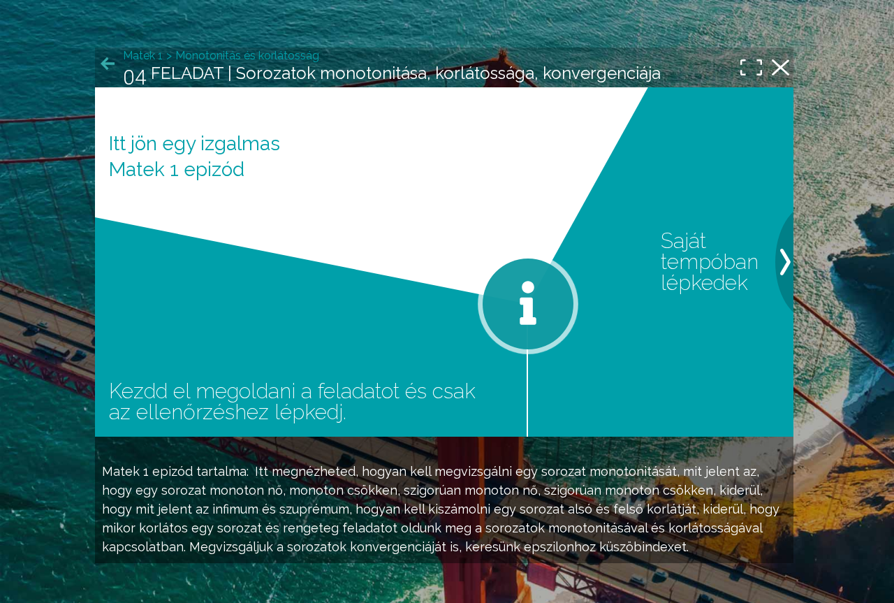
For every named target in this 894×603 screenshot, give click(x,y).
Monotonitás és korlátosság (247, 55)
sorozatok (515, 528)
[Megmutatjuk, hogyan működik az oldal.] (528, 304)
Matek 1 (125, 471)
